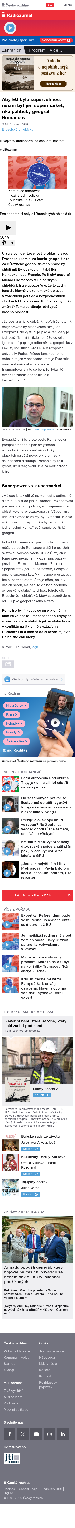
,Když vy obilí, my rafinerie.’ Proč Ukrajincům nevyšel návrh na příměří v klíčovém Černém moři (36, 1309)
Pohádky (12, 723)
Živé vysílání (15, 741)
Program (37, 50)
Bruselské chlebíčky (17, 129)
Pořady (11, 732)
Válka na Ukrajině (17, 1351)
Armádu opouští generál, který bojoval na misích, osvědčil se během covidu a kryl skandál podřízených (33, 1274)
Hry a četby (14, 705)
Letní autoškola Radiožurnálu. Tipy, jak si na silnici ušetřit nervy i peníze (47, 782)
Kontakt (45, 1376)
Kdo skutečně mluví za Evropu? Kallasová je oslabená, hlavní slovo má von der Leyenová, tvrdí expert (43, 988)
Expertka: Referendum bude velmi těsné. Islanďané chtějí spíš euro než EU (46, 920)
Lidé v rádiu (48, 1364)
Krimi (10, 714)
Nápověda (47, 1357)
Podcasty (11, 1403)
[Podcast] (4, 243)
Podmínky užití (51, 1489)
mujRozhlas (11, 693)
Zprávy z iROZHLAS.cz (24, 1212)
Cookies (9, 1489)
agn (35, 647)
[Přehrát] (8, 228)
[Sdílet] (11, 243)
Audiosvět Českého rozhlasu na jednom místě (34, 761)
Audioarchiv (13, 1397)
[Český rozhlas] (15, 5)
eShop (9, 1370)
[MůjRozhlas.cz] (8, 150)
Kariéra (44, 1370)
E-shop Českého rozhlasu (29, 1012)
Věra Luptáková (44, 429)
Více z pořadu (17, 909)
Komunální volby (16, 1357)
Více (56, 50)
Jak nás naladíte (51, 1351)
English (9, 1493)
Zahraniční (12, 50)
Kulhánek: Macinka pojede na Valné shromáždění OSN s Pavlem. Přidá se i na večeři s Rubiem (34, 1294)
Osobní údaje (28, 1489)
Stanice (9, 1364)
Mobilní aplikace (16, 1410)
